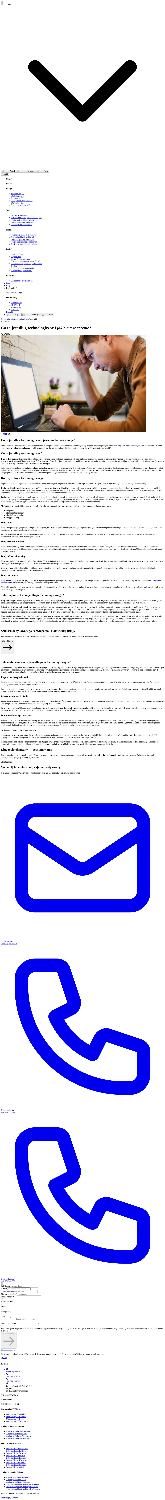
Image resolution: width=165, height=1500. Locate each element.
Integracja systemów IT (20, 205)
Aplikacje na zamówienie (21, 225)
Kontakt (9, 312)
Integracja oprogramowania (22, 268)
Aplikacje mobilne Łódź (16, 1480)
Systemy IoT (16, 266)
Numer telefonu (7, 1291)
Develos (4, 319)
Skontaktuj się (7, 641)
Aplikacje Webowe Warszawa (18, 1436)
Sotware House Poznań (15, 1455)
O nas (8, 283)
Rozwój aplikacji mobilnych (22, 237)
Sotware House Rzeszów (16, 1458)
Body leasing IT (17, 196)
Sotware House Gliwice (16, 1467)
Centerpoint (16, 307)
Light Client (16, 256)
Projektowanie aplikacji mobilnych (25, 244)
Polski (46, 171)
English (12, 171)
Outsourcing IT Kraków (16, 1416)
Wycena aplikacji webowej (22, 222)
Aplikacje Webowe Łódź (16, 1434)
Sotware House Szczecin (16, 1465)
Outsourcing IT (17, 193)
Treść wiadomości (8, 1323)
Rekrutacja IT (17, 198)
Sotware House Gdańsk (16, 1462)
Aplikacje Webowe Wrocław (18, 1438)
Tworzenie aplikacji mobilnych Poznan (22, 1487)
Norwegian (31, 171)
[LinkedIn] (6, 1359)
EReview (15, 310)
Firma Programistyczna (20, 259)
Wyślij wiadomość (8, 1333)
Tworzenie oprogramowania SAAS (25, 261)
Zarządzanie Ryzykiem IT (21, 200)
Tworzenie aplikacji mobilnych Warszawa (23, 1489)
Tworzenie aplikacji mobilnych (23, 235)
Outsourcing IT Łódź (14, 1419)
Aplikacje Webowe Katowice (18, 1431)
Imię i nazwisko (7, 1286)
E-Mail (4, 1289)
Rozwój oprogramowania (21, 270)
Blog (8, 285)
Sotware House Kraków (16, 1451)
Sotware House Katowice (16, 1460)
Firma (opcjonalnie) (9, 1294)
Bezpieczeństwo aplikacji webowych (26, 218)
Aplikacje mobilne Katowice (18, 1477)
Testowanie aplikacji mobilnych (24, 242)
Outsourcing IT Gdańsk (16, 1414)
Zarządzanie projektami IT (22, 281)
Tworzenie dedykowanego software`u (26, 263)
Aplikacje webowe (19, 215)
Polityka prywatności (9, 1498)
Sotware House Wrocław (16, 1453)
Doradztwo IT (17, 203)
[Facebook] (2, 1359)
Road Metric (16, 303)
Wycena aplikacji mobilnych (22, 239)
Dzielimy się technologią (18, 319)
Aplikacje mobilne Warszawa (18, 1482)
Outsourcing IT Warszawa (17, 1421)
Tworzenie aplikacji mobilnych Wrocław (22, 1484)
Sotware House (17, 254)
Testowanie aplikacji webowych (24, 220)
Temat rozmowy (7, 1297)
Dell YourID (16, 305)
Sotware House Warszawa (17, 1448)
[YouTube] (4, 1359)
